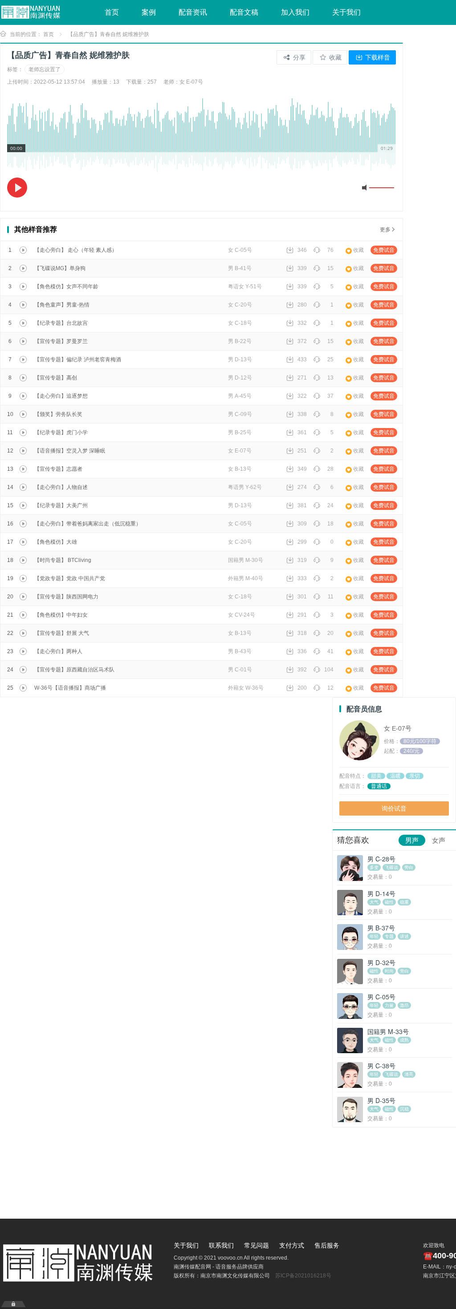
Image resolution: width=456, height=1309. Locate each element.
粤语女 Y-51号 (245, 286)
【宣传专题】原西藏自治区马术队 (74, 670)
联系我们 (221, 1245)
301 (302, 597)
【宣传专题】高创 (55, 378)
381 (302, 505)
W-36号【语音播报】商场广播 (70, 688)
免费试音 (384, 250)
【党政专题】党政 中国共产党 (69, 578)
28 (330, 469)
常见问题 (256, 1245)
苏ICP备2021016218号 (303, 1276)
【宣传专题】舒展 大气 (61, 633)
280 (302, 305)
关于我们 (346, 12)
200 (302, 688)
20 (330, 633)
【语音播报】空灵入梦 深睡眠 (69, 451)
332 (302, 323)
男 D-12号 (240, 378)
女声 (438, 840)
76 (330, 250)
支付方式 (291, 1245)
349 (302, 469)
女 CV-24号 (241, 615)
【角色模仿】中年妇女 (61, 615)
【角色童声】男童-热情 (62, 305)
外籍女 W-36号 (246, 688)
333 (302, 578)
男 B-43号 (240, 651)
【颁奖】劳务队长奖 (58, 414)
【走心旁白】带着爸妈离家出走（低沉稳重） (87, 524)
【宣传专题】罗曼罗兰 (61, 341)
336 (302, 651)
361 (302, 432)
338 (302, 414)
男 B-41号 (240, 268)
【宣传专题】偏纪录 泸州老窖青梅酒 (77, 359)
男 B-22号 (240, 341)
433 (302, 359)
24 (330, 505)
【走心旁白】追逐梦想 (61, 396)
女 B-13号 (240, 469)
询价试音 (394, 808)
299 (302, 542)
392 (302, 670)
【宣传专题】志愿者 (58, 469)
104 (329, 670)
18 (330, 524)
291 (302, 615)
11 (331, 597)
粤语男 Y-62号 (245, 487)
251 (302, 451)
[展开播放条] (13, 1304)
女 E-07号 (240, 451)
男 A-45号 (240, 396)
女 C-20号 (240, 305)
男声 (412, 840)
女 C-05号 (240, 250)
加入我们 (295, 12)
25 (330, 359)
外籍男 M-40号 (245, 578)
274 (302, 487)
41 (330, 651)
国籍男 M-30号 (245, 560)
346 (302, 250)
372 (302, 341)
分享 (298, 57)
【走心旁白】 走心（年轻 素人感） (75, 250)
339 (302, 268)
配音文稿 (244, 12)
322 (302, 396)
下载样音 (376, 57)
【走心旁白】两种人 (58, 651)
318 (302, 633)
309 (302, 524)
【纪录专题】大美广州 (61, 505)
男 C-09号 (240, 414)
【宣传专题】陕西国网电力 (66, 597)
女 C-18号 (240, 323)
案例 (149, 12)
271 (302, 378)
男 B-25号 (240, 432)
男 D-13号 (240, 359)
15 (330, 268)
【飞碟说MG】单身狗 (60, 268)
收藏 (334, 57)
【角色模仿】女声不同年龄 (66, 286)
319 (302, 560)
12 (330, 688)
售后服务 (326, 1245)
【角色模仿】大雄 (55, 542)
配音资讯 (193, 12)
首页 (112, 12)
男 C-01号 (240, 670)
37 (330, 396)
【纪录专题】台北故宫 (61, 323)
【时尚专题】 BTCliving (62, 560)
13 (330, 378)
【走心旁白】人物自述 (61, 487)
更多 (385, 229)
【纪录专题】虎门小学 (61, 432)
